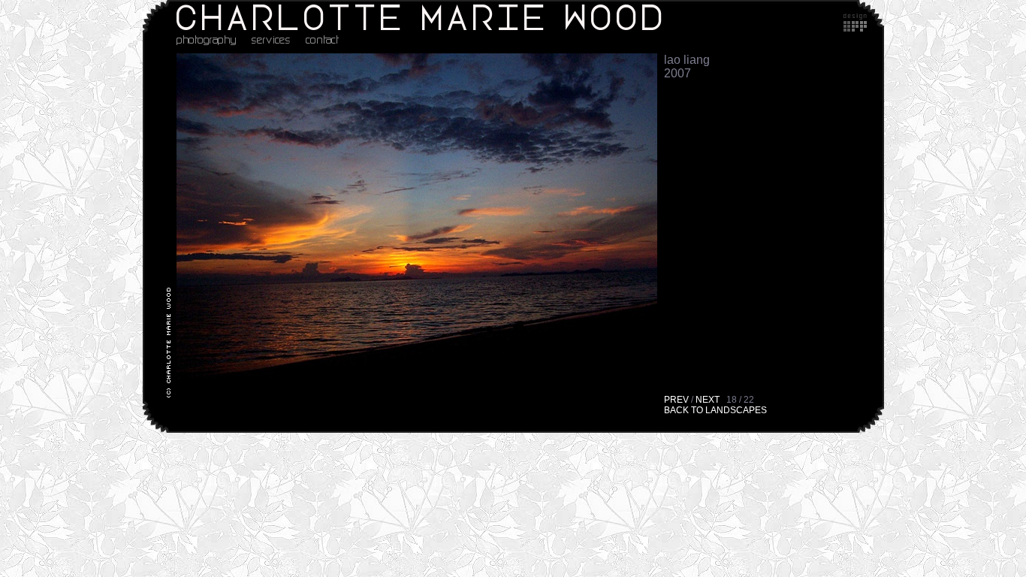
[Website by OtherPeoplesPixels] (855, 27)
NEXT (708, 399)
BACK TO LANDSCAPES (715, 410)
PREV (676, 399)
